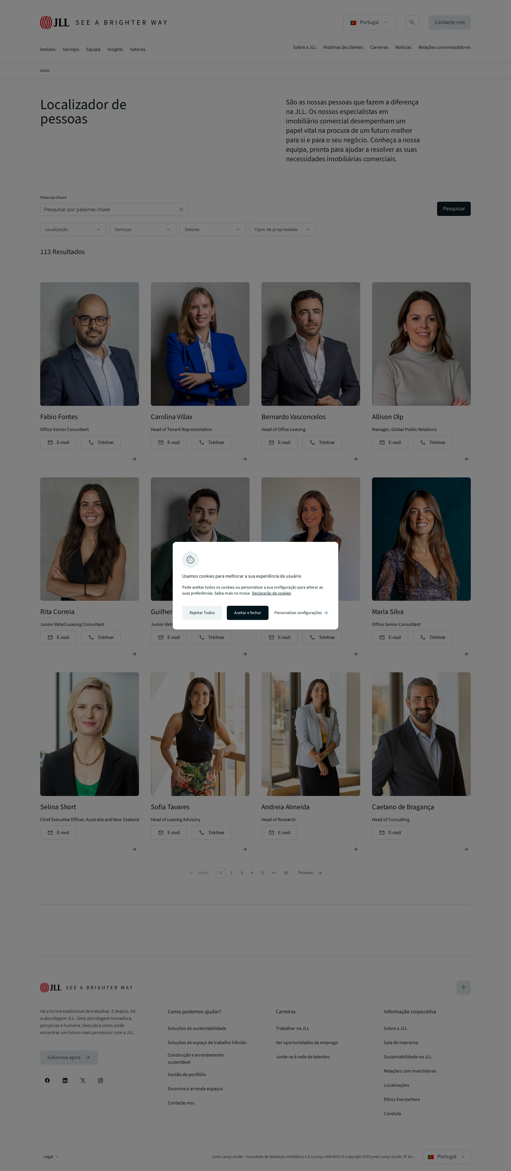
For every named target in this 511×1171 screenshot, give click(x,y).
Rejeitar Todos (202, 613)
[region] (255, 585)
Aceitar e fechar (247, 613)
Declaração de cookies (271, 593)
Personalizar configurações (301, 612)
